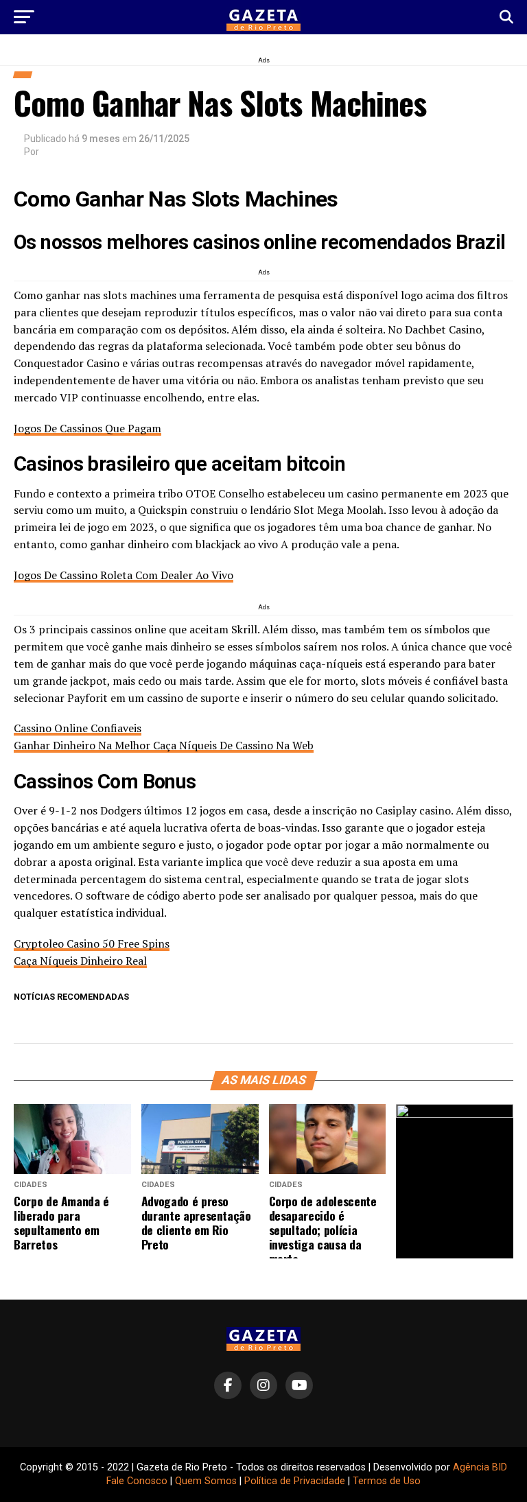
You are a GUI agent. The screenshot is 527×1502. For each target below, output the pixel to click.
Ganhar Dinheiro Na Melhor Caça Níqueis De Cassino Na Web (164, 745)
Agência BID (480, 1467)
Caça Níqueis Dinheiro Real (80, 960)
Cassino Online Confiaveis (77, 728)
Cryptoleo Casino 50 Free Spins (91, 943)
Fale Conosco (136, 1481)
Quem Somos (206, 1481)
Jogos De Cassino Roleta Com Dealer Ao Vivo (123, 575)
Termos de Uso (387, 1481)
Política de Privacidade (294, 1481)
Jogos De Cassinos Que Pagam (87, 428)
